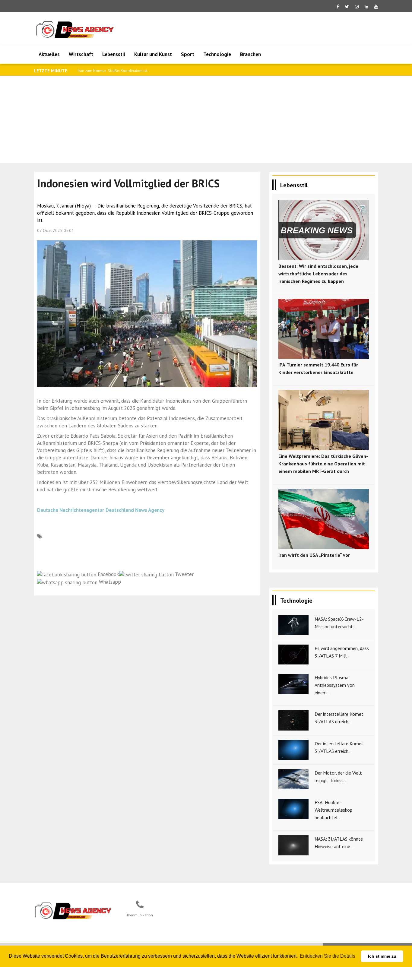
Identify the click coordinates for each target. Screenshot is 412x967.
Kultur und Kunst (153, 54)
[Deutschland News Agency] (73, 910)
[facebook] (338, 6)
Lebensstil (113, 54)
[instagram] (357, 6)
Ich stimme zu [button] (382, 956)
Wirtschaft (81, 54)
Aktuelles (49, 54)
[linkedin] (366, 6)
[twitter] (347, 6)
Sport (187, 54)
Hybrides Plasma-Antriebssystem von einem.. (335, 685)
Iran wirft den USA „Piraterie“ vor (314, 555)
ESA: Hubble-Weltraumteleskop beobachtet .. (333, 809)
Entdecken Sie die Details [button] (327, 956)
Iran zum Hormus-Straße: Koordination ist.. (114, 70)
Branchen (250, 54)
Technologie (217, 54)
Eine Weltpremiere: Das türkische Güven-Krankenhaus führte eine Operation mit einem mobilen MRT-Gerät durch (323, 463)
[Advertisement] (206, 121)
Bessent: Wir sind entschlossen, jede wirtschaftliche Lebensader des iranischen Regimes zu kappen (318, 273)
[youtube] (376, 6)
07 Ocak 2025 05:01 (55, 230)
